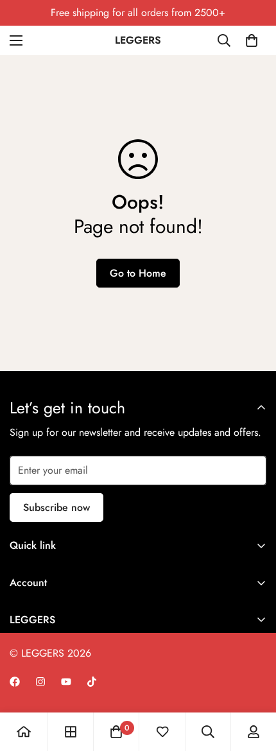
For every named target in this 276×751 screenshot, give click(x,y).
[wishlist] (162, 731)
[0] (251, 40)
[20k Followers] (15, 682)
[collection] (70, 731)
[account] (253, 731)
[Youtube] (66, 682)
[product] (23, 731)
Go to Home (138, 273)
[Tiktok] (92, 682)
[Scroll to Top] (253, 683)
